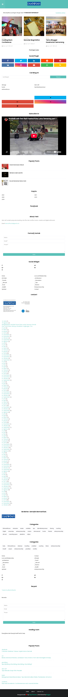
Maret (5, 329)
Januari (5, 331)
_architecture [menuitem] (5, 560)
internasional (37, 531)
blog (47, 38)
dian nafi (5, 46)
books (44, 531)
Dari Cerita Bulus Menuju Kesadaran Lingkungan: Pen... (17, 326)
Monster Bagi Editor (32, 40)
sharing (52, 528)
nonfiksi (35, 549)
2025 (4, 333)
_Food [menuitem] (3, 285)
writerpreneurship (20, 531)
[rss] (60, 65)
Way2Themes (33, 694)
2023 (4, 373)
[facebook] (8, 60)
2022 (3, 195)
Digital (4, 531)
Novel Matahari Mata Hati (17, 181)
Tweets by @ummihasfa (9, 590)
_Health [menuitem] (4, 287)
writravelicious (6, 89)
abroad (5, 534)
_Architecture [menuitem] (37, 278)
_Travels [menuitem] (4, 280)
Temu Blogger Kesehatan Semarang (55, 41)
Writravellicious (6, 528)
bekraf (4, 38)
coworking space (13, 534)
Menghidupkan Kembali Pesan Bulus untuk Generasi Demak (19, 324)
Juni (4, 328)
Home (27, 691)
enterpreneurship (58, 531)
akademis (22, 534)
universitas (11, 531)
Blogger (48, 694)
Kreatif (4, 549)
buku (4, 546)
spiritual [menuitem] (4, 569)
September (6, 340)
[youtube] (34, 65)
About (33, 691)
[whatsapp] (47, 65)
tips (34, 528)
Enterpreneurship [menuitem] (39, 287)
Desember (6, 334)
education (15, 528)
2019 (35, 197)
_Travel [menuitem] (36, 560)
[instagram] (21, 65)
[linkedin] (34, 60)
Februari (5, 350)
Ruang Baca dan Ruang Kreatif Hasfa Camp (13, 633)
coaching (58, 528)
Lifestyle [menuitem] (36, 558)
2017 (4, 481)
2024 (4, 353)
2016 (4, 500)
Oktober (5, 338)
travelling (27, 546)
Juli (4, 343)
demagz (4, 85)
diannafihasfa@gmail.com (12, 223)
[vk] (8, 65)
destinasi (20, 546)
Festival (50, 531)
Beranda (4, 597)
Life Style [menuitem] (4, 278)
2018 (3, 199)
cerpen (10, 549)
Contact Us (40, 691)
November (6, 336)
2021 (35, 195)
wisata (21, 528)
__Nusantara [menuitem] (37, 280)
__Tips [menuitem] (36, 282)
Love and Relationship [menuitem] (40, 276)
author (26, 38)
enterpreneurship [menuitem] (39, 569)
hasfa (3, 87)
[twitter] (21, 60)
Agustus (5, 323)
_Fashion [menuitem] (36, 285)
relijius (28, 534)
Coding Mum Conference (7, 41)
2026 (4, 321)
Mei (4, 346)
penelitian (28, 549)
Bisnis (47, 546)
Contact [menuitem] (36, 289)
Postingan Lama (34, 50)
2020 (3, 197)
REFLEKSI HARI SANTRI (15, 173)
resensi (29, 531)
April (4, 366)
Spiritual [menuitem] (4, 289)
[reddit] (47, 60)
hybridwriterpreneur (39, 87)
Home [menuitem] (3, 276)
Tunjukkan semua (60, 12)
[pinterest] (60, 60)
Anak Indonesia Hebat (16, 165)
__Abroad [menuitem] (4, 282)
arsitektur (28, 528)
